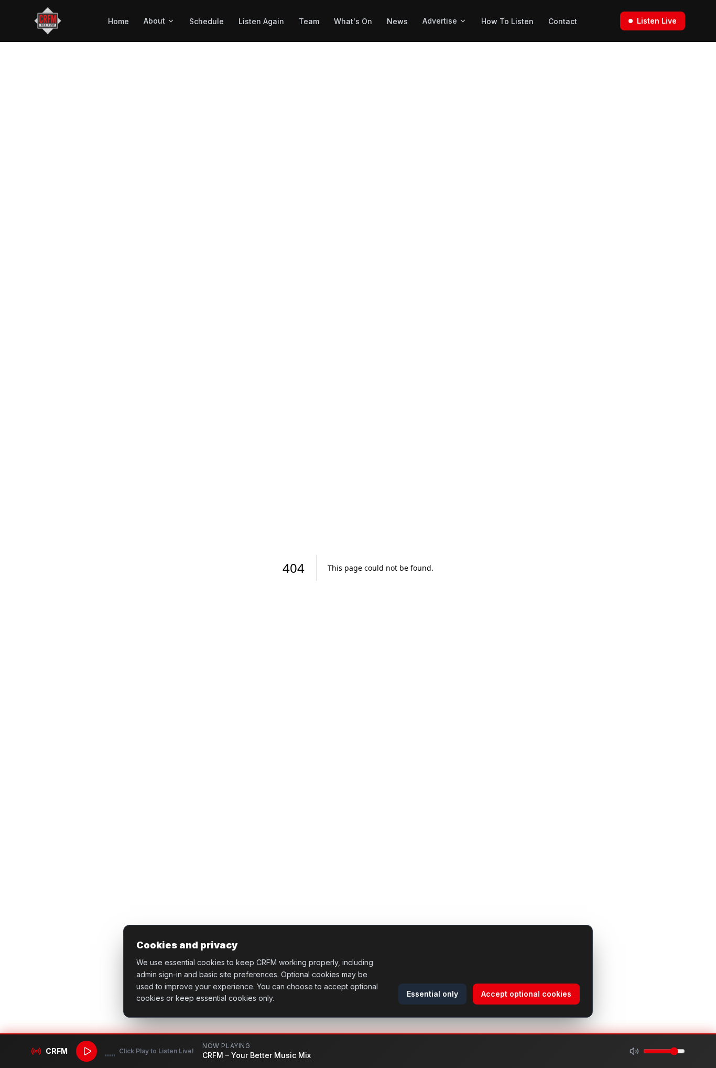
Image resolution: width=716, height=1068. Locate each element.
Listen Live (657, 20)
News (397, 21)
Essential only (432, 993)
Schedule (206, 21)
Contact (562, 21)
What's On (353, 21)
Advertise (439, 20)
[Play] (86, 1051)
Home (118, 21)
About (154, 20)
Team (309, 21)
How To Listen (507, 21)
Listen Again (261, 21)
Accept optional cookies (526, 993)
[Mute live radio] (634, 1051)
